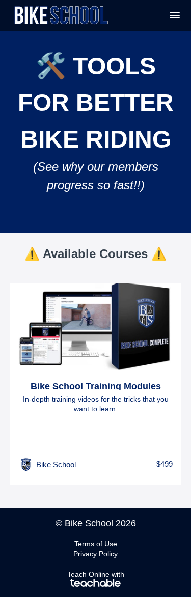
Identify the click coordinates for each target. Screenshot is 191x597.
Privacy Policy (95, 554)
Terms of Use (95, 543)
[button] (175, 15)
